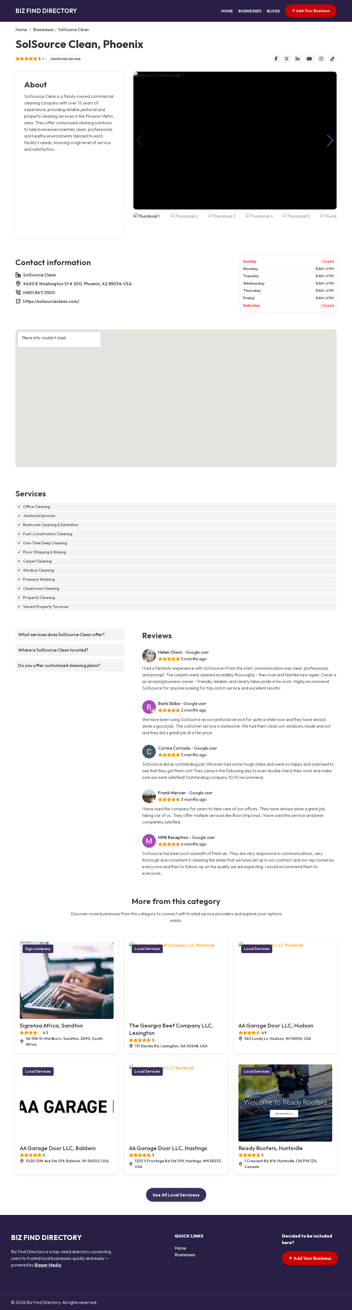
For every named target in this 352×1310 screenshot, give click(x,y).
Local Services (147, 948)
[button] (330, 141)
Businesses (249, 11)
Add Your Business (312, 10)
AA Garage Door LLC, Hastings (168, 1148)
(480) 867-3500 (39, 292)
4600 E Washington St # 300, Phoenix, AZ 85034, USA (77, 283)
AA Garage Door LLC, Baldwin (58, 1148)
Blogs (273, 11)
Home (227, 11)
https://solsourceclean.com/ (51, 301)
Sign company (38, 948)
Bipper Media (48, 1265)
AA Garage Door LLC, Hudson (275, 1025)
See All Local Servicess (176, 1195)
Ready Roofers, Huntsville (270, 1148)
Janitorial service (65, 58)
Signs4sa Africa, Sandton (51, 1025)
